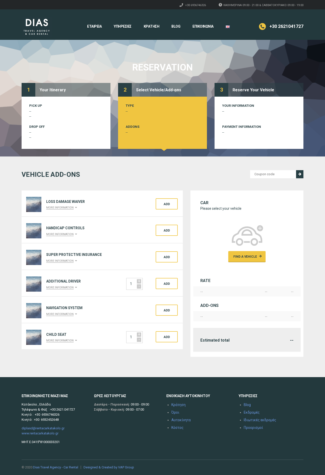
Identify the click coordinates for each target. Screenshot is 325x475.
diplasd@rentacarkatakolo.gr (43, 428)
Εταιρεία (94, 26)
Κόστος (177, 428)
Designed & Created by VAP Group (109, 467)
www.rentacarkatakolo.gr (40, 433)
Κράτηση (151, 26)
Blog (175, 26)
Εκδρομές (252, 412)
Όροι (175, 412)
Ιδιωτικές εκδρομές (260, 420)
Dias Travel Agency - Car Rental (55, 467)
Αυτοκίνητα (181, 420)
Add (167, 204)
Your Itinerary (53, 89)
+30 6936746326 (195, 5)
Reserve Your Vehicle (253, 89)
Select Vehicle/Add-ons (158, 89)
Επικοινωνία (203, 26)
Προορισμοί (253, 428)
